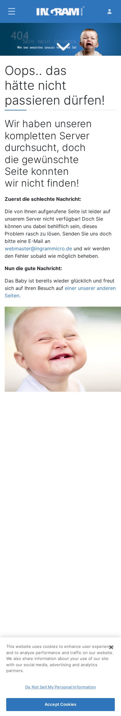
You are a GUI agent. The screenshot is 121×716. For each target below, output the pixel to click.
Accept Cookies (60, 704)
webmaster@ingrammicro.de (38, 248)
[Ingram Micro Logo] (60, 11)
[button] (11, 11)
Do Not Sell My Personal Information (60, 686)
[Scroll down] (63, 44)
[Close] (111, 647)
